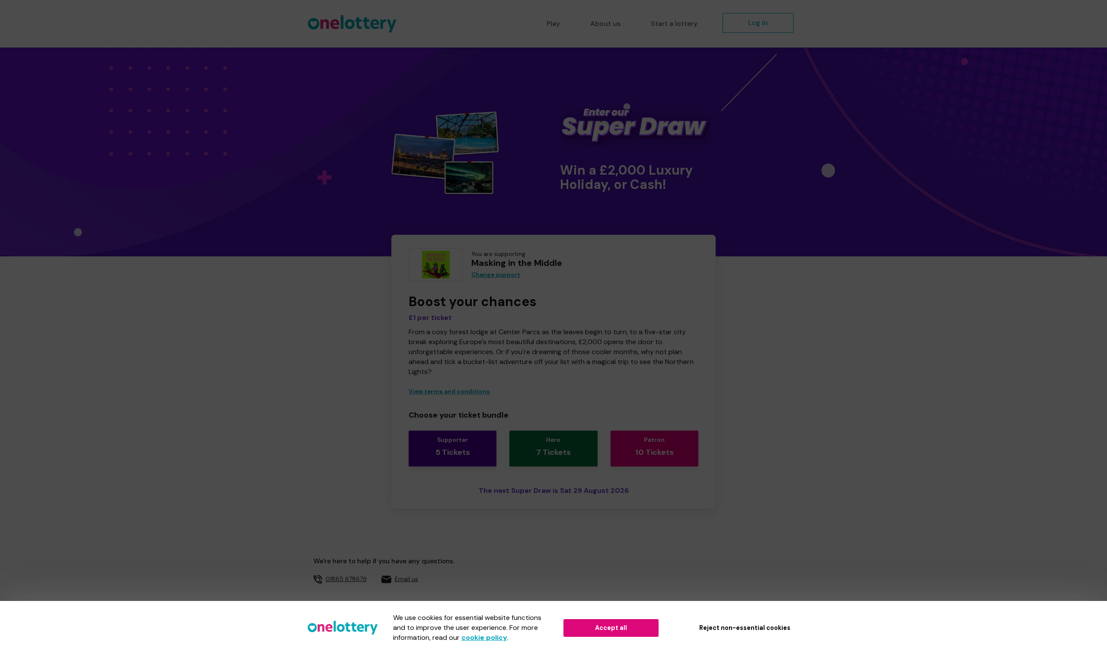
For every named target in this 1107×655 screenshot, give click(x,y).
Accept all (611, 628)
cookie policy (484, 637)
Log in (758, 22)
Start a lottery (674, 23)
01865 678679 (346, 579)
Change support (495, 274)
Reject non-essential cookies (744, 628)
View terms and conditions (449, 391)
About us (605, 23)
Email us (406, 579)
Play (553, 23)
